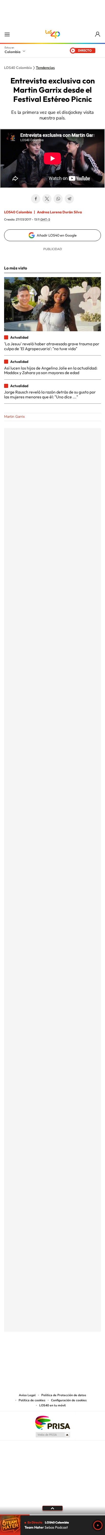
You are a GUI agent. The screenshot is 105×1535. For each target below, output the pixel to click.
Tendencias (45, 68)
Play (98, 1525)
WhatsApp (58, 198)
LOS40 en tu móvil (52, 1405)
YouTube (52, 1357)
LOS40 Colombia (52, 34)
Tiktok (32, 1357)
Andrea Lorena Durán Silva (59, 212)
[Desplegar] (52, 1508)
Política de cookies (32, 1400)
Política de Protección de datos (63, 1395)
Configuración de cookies (69, 1400)
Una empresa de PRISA (52, 1422)
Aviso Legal (27, 1395)
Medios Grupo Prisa (52, 1435)
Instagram (42, 1357)
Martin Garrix (14, 416)
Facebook (35, 198)
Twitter (46, 198)
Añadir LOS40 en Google (57, 235)
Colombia (12, 52)
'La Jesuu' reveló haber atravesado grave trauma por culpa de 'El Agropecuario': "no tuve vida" (51, 346)
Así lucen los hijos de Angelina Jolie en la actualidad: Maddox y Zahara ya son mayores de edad (50, 370)
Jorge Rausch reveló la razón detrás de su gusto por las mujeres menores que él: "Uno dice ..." (50, 394)
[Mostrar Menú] (7, 34)
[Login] (98, 34)
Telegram (69, 198)
